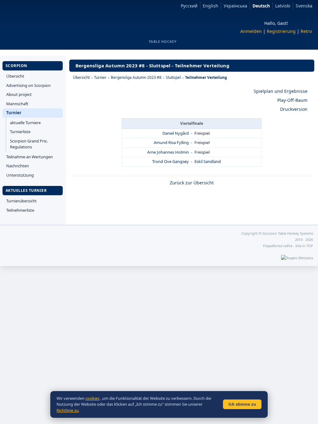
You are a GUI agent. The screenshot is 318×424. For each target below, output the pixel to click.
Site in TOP (304, 245)
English (210, 6)
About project (19, 94)
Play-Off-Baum (292, 100)
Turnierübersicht (21, 201)
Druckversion (293, 109)
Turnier (13, 112)
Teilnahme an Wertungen (29, 157)
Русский (189, 6)
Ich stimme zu (242, 404)
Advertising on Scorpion (28, 85)
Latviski (282, 6)
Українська (235, 6)
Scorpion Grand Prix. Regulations (29, 144)
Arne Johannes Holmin (168, 152)
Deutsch (261, 6)
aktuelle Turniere (25, 122)
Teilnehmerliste (20, 210)
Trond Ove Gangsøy (170, 161)
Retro (306, 31)
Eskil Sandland (207, 161)
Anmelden (251, 31)
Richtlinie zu (68, 410)
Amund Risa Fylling (171, 142)
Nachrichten (17, 166)
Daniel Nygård (175, 133)
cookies (92, 398)
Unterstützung (20, 175)
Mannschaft (17, 103)
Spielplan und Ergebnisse (280, 91)
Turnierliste (20, 131)
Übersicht (15, 76)
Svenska (304, 6)
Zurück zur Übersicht (192, 183)
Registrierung (281, 31)
